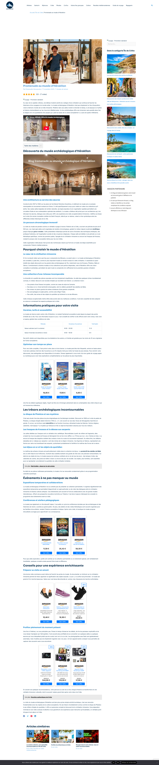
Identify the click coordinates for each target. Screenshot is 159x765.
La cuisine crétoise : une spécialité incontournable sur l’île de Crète (36, 745)
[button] (152, 5)
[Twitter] (28, 716)
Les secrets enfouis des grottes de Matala (119, 75)
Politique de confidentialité (129, 762)
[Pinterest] (31, 716)
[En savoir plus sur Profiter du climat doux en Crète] (62, 736)
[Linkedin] (35, 716)
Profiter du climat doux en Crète (60, 745)
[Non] (157, 762)
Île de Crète (29, 748)
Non (118, 762)
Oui (114, 762)
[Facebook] (24, 716)
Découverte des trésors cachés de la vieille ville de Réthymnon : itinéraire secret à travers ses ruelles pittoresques (121, 101)
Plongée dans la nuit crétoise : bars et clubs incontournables (87, 745)
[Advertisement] (79, 26)
